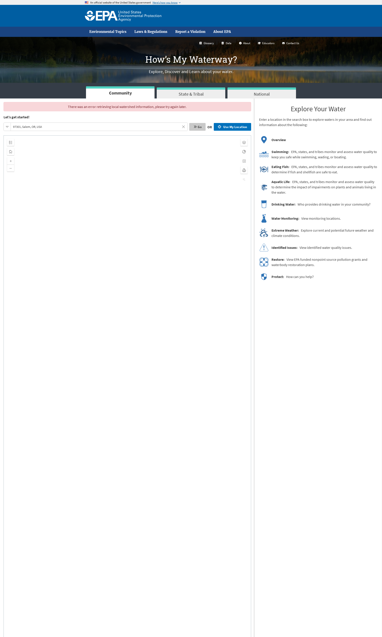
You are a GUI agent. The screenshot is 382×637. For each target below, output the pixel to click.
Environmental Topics (107, 32)
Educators (268, 43)
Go (200, 127)
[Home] (123, 15)
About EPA (222, 32)
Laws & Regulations (150, 32)
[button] (7, 127)
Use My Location (234, 127)
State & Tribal (191, 94)
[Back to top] (370, 625)
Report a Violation (190, 32)
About (246, 43)
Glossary (209, 43)
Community (120, 93)
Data (228, 43)
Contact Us (292, 43)
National (262, 94)
